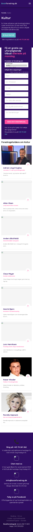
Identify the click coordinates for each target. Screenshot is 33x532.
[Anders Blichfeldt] (16, 225)
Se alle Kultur (8, 35)
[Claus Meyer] (16, 261)
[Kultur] (16, 65)
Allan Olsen (8, 203)
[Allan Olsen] (16, 190)
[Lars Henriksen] (16, 331)
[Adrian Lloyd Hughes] (16, 155)
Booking (13, 516)
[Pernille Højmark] (16, 402)
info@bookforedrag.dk (16, 480)
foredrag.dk (9, 3)
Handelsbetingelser (12, 521)
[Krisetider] (16, 64)
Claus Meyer (8, 274)
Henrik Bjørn (8, 309)
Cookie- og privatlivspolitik (16, 518)
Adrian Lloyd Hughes (12, 168)
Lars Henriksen (10, 344)
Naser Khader (9, 380)
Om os (19, 516)
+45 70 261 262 (20, 447)
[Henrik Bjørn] (16, 296)
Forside (3, 13)
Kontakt (23, 521)
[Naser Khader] (16, 366)
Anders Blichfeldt (11, 238)
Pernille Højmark (10, 415)
